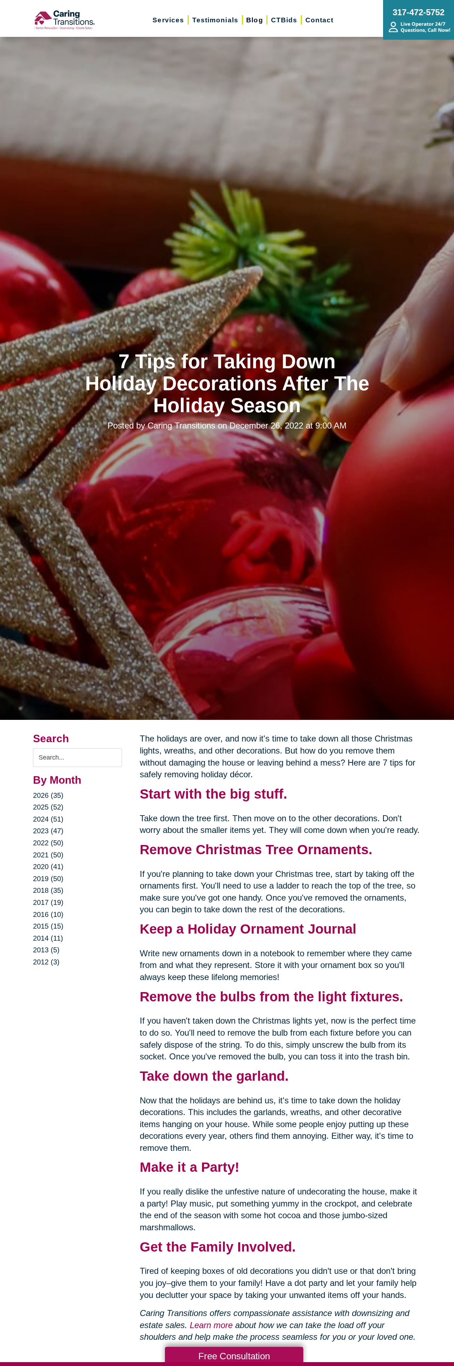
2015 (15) (48, 926)
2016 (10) (48, 914)
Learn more (211, 1325)
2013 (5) (46, 950)
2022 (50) (48, 843)
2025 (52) (48, 807)
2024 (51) (48, 819)
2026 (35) (48, 795)
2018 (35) (48, 890)
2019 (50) (48, 879)
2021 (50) (48, 855)
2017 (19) (48, 902)
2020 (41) (48, 866)
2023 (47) (48, 831)
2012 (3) (46, 962)
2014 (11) (48, 938)
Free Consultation (234, 1356)
